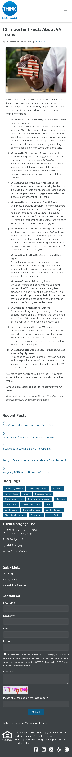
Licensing (7, 573)
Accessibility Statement (14, 585)
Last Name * (9, 615)
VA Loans (40, 42)
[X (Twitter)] (51, 749)
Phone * (7, 641)
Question (8, 671)
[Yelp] (59, 749)
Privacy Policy (9, 579)
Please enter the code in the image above (25, 698)
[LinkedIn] (44, 749)
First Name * (9, 602)
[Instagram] (67, 749)
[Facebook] (36, 749)
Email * (7, 628)
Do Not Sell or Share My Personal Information (26, 723)
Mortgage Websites (26, 739)
